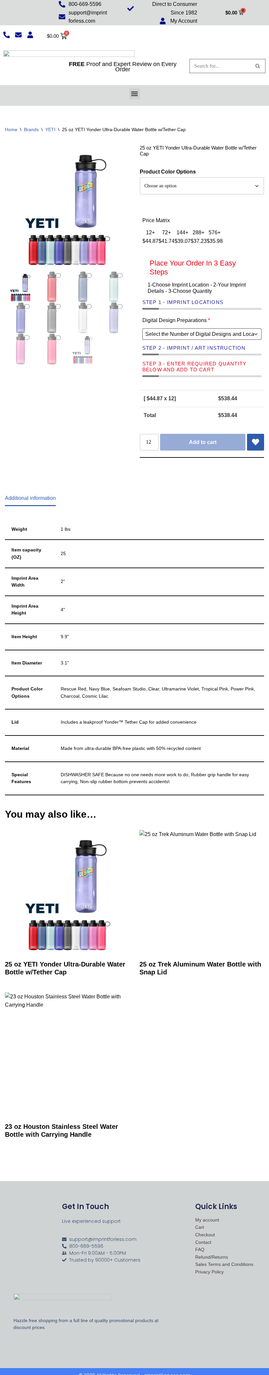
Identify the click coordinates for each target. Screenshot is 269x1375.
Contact (203, 1242)
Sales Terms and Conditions (224, 1264)
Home (11, 129)
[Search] (258, 66)
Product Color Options (168, 172)
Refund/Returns (211, 1257)
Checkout (205, 1235)
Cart (199, 1227)
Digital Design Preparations (176, 320)
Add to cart (203, 442)
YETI (50, 129)
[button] (134, 93)
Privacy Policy (209, 1272)
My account (207, 1220)
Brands (31, 129)
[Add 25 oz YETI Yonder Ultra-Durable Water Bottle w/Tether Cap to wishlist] (255, 442)
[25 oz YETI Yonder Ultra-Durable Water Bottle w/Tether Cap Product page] (67, 892)
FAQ (199, 1249)
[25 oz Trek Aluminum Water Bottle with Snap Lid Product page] (202, 892)
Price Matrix (156, 220)
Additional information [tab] (30, 498)
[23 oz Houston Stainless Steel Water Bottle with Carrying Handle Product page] (67, 1054)
